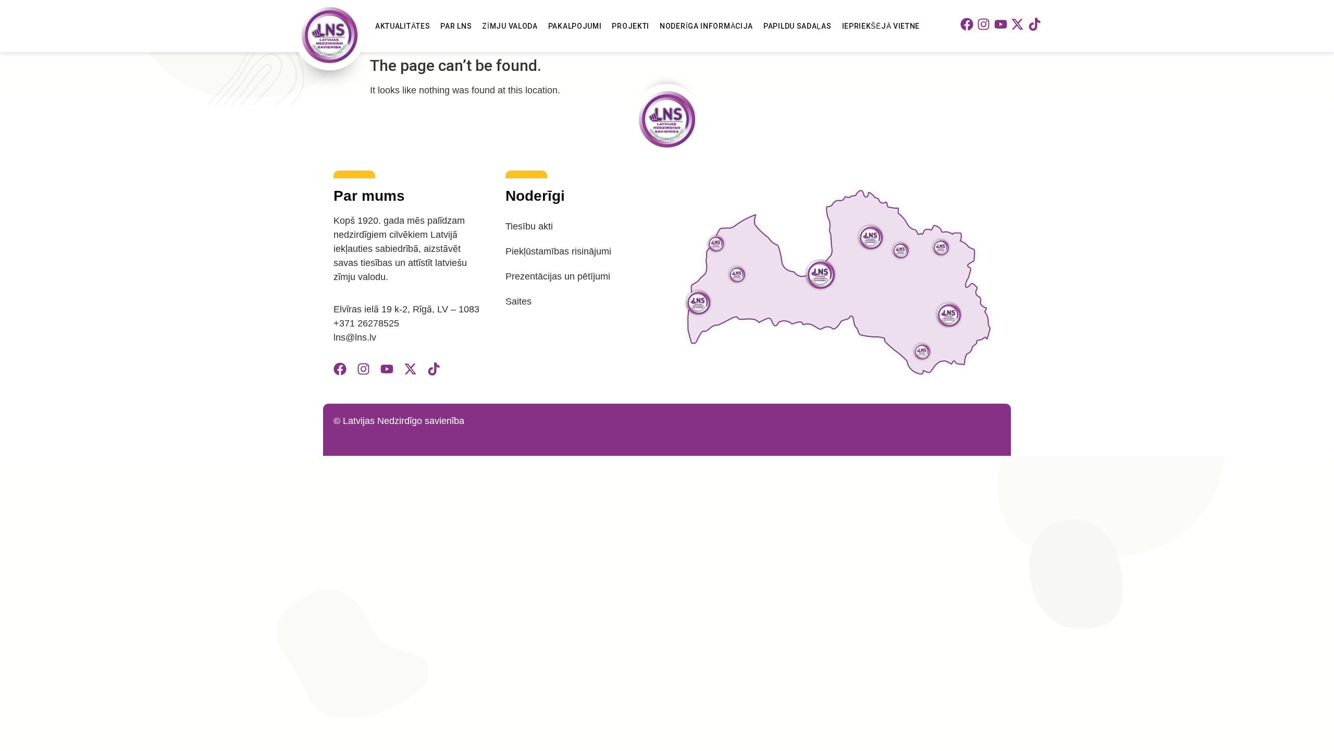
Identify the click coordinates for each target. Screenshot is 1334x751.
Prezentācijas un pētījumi (557, 276)
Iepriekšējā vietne (881, 26)
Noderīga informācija (706, 26)
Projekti (630, 26)
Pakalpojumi (575, 26)
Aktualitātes (402, 26)
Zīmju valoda (509, 26)
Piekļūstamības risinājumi (558, 251)
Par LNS (456, 26)
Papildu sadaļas (797, 26)
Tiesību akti (529, 226)
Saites (518, 301)
